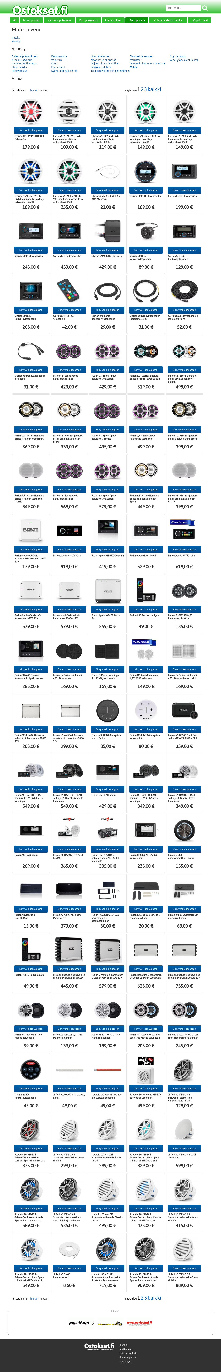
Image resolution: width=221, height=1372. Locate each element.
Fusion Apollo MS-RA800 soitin (68, 555)
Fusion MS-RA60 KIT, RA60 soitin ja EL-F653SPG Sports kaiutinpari (144, 798)
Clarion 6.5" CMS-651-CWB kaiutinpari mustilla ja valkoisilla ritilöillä (67, 139)
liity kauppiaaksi (128, 1357)
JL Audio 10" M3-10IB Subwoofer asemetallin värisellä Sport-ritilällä (180, 1097)
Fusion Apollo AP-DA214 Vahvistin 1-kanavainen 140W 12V (30, 558)
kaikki (154, 89)
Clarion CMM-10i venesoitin (182, 196)
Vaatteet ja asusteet (141, 56)
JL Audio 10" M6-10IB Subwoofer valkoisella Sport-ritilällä (183, 1217)
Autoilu (16, 37)
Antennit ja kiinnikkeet (24, 56)
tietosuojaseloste (128, 1353)
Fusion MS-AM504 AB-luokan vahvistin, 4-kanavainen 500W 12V (68, 738)
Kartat (54, 63)
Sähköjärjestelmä (101, 67)
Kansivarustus (59, 56)
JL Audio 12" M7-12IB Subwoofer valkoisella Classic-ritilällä (183, 1277)
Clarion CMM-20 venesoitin (29, 256)
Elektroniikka (19, 67)
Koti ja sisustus (88, 20)
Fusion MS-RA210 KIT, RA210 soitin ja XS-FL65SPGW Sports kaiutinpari (68, 798)
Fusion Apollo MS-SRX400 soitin (108, 555)
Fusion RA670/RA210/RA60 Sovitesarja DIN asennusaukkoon (105, 918)
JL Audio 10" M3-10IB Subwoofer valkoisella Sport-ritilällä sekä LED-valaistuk (144, 1157)
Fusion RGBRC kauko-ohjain (29, 975)
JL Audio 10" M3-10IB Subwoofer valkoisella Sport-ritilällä (106, 1157)
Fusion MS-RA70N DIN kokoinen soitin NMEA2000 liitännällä (105, 858)
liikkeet (123, 1344)
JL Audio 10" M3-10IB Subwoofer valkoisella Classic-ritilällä (68, 1157)
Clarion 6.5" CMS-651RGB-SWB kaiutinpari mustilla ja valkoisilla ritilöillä (145, 139)
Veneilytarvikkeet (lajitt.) (184, 59)
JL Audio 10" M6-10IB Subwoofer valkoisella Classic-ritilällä (107, 1217)
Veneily (16, 41)
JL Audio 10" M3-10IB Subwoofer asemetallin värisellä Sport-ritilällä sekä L (30, 1157)
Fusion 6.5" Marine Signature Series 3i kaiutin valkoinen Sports (67, 438)
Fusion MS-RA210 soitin (104, 795)
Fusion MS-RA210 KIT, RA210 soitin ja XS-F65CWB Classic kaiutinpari (29, 798)
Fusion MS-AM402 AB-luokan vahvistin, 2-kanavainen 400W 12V (30, 738)
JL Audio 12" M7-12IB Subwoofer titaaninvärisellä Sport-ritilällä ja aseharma (106, 1277)
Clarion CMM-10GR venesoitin (145, 196)
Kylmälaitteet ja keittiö (64, 70)
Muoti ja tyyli (31, 20)
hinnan (34, 90)
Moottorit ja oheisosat (103, 59)
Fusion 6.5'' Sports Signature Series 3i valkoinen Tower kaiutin (182, 378)
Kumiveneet (58, 67)
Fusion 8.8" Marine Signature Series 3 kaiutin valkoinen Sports (144, 498)
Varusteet (135, 59)
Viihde (134, 67)
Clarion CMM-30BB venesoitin (107, 256)
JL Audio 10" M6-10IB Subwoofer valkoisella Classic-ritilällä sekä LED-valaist (145, 1217)
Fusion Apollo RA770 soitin (181, 555)
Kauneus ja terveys (59, 20)
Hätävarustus (19, 70)
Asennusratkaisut (22, 59)
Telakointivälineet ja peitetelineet (110, 70)
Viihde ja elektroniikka (168, 20)
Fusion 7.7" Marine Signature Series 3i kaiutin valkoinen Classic (29, 498)
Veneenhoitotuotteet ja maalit (147, 63)
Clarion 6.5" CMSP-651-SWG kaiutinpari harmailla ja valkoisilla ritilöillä (182, 139)
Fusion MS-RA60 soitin (26, 855)
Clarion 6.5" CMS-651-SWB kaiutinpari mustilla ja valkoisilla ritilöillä (105, 139)
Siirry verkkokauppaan (31, 130)
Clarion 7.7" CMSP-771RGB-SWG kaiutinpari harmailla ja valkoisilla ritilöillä (68, 199)
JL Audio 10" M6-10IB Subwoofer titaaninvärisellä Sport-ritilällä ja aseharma (29, 1217)
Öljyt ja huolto (178, 56)
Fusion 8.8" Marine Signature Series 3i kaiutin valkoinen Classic (182, 498)
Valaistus (56, 59)
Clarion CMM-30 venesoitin (67, 256)
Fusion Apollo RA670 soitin (143, 555)
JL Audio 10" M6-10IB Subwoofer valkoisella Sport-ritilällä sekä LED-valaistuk (29, 1277)
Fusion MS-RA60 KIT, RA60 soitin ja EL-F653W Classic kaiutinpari (181, 798)
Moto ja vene (137, 20)
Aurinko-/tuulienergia (24, 63)
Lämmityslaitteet (100, 56)
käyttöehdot (126, 1349)
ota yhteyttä (126, 1361)
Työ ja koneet (199, 20)
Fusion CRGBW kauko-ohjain (144, 615)
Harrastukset (113, 20)
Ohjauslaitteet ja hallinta (105, 63)
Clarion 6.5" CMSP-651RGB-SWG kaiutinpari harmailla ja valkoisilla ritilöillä (29, 199)
